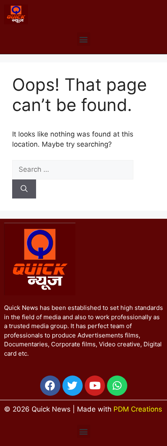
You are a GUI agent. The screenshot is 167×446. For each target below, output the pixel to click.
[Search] (24, 189)
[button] (83, 39)
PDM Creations (137, 409)
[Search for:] (72, 169)
